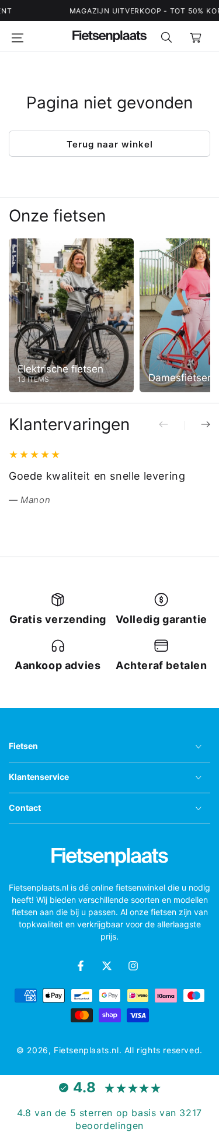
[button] (166, 36)
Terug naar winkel (110, 144)
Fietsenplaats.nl (86, 1050)
